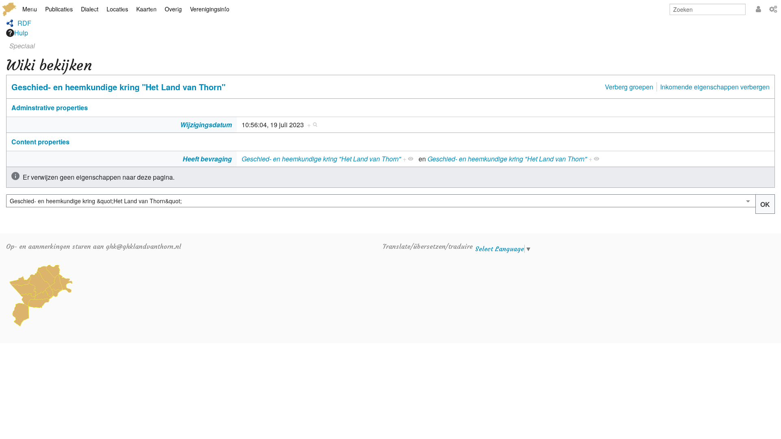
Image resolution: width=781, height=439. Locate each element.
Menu (29, 9)
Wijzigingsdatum (206, 124)
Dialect (89, 9)
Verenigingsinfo (209, 9)
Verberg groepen (629, 86)
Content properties (40, 141)
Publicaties (59, 9)
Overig (173, 9)
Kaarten (146, 9)
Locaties (117, 9)
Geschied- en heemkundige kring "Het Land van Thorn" (118, 87)
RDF (24, 23)
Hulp (21, 32)
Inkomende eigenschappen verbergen (715, 86)
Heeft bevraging (207, 158)
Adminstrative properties (49, 107)
